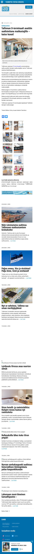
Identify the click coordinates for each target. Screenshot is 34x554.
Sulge (32, 541)
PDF (22, 549)
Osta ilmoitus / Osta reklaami (6, 524)
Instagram (7, 539)
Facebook (7, 536)
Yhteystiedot (5, 526)
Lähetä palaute (16, 523)
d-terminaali (6, 182)
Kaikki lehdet (29, 13)
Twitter (16, 536)
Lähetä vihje (21, 13)
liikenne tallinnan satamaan (20, 182)
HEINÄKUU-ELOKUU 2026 (18, 545)
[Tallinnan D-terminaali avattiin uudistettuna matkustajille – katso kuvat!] (17, 48)
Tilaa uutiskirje (13, 13)
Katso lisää (5, 511)
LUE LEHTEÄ (14, 549)
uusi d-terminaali (11, 186)
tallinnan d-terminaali (17, 184)
